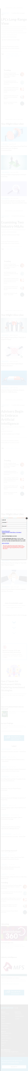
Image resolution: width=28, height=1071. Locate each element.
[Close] (26, 518)
